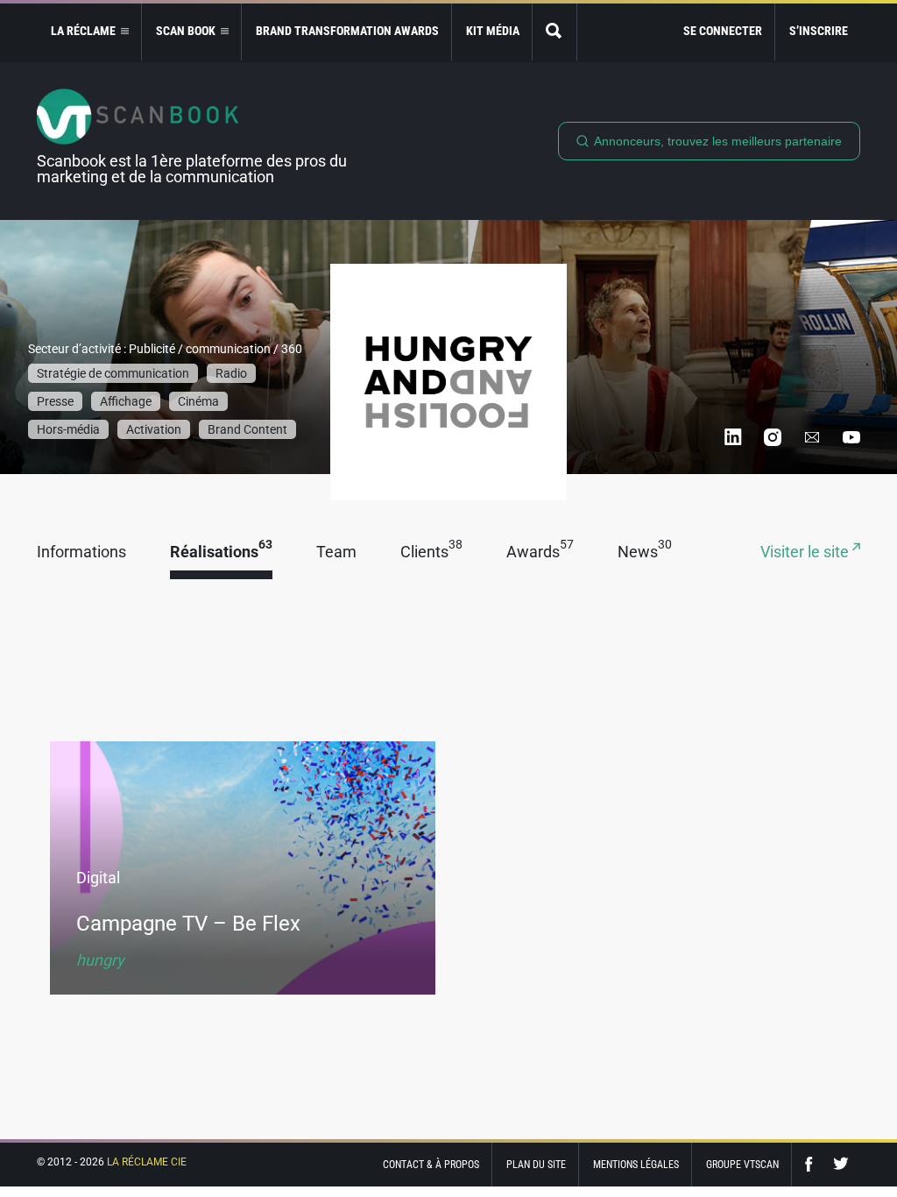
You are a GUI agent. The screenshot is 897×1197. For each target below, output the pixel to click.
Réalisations (221, 552)
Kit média (492, 31)
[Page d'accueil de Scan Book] (199, 117)
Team (336, 552)
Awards (540, 552)
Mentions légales (636, 1164)
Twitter (841, 1164)
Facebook (813, 1164)
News (645, 552)
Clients (431, 552)
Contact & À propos (431, 1164)
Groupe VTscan (742, 1164)
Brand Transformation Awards (347, 31)
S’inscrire (818, 31)
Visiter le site (806, 552)
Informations (81, 552)
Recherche (554, 32)
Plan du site (536, 1164)
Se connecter (722, 31)
